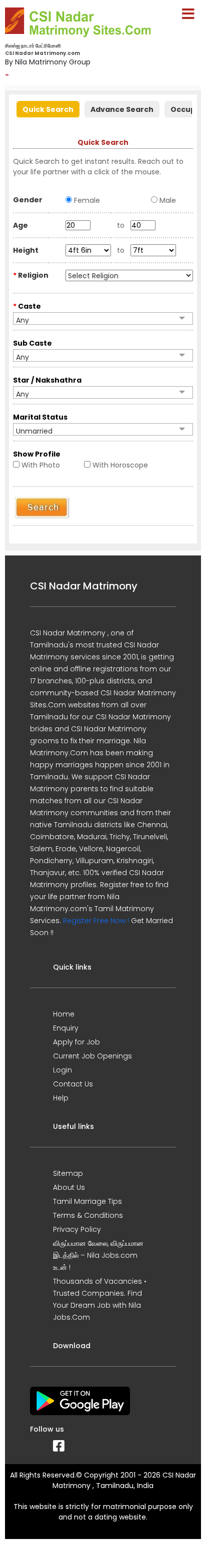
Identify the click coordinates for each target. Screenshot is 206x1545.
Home (63, 1014)
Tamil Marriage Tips (87, 1201)
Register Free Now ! (96, 921)
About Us (69, 1187)
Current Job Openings (92, 1056)
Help (60, 1098)
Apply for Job (76, 1042)
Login (62, 1070)
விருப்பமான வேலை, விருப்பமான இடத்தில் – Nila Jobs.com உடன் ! (98, 1255)
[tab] (48, 108)
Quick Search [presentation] (48, 109)
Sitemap (68, 1173)
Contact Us (73, 1084)
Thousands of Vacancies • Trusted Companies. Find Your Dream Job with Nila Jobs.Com (99, 1299)
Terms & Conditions (88, 1215)
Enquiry (65, 1028)
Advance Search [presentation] (122, 109)
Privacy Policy (77, 1229)
